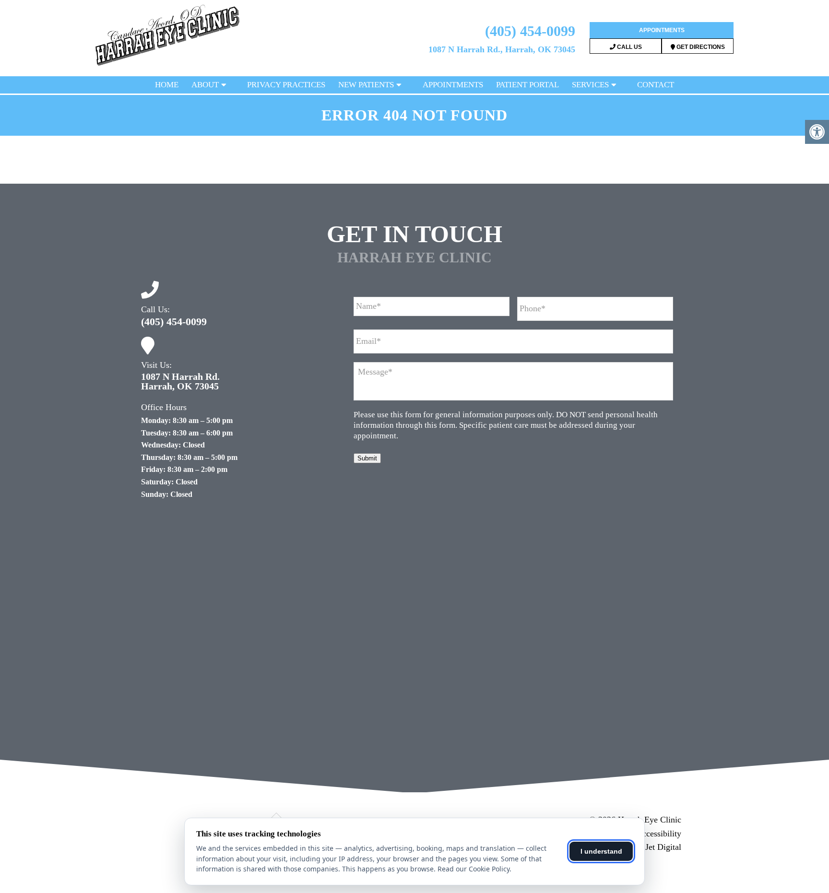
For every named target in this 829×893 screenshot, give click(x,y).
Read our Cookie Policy (473, 868)
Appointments (662, 30)
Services (590, 84)
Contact (655, 84)
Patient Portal (527, 84)
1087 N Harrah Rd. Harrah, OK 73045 (180, 381)
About (205, 84)
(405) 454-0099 (530, 31)
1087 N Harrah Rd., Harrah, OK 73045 (501, 49)
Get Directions (700, 47)
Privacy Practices (286, 84)
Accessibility (658, 833)
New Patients (366, 84)
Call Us (629, 47)
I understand (601, 851)
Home (166, 84)
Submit (367, 458)
